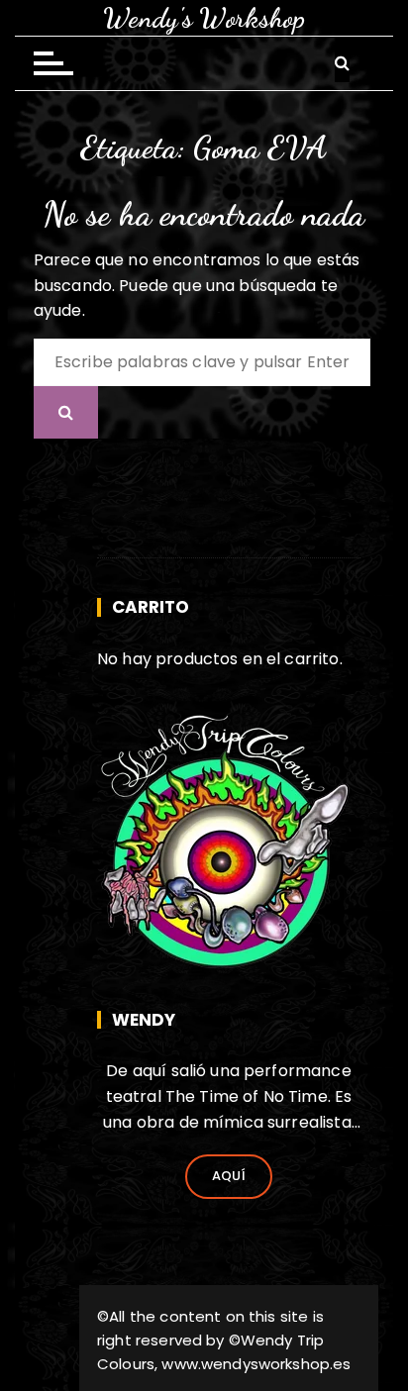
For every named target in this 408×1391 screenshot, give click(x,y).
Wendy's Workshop (203, 18)
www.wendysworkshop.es (256, 1363)
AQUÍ (229, 1175)
